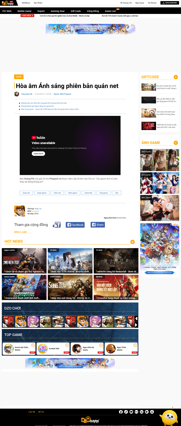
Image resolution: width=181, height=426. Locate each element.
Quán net (26, 193)
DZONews (26, 3)
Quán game (41, 193)
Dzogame (35, 211)
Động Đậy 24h (27, 94)
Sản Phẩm (38, 3)
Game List (110, 11)
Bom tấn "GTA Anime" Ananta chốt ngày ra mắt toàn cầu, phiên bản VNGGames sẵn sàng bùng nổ (100, 16)
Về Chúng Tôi (126, 3)
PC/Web (53, 250)
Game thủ (88, 193)
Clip (116, 193)
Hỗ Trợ (41, 412)
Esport (41, 11)
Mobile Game (24, 11)
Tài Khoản (152, 3)
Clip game (104, 193)
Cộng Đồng (93, 11)
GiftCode (150, 77)
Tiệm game (72, 193)
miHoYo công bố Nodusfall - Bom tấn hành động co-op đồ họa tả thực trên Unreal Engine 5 (117, 271)
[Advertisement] (90, 54)
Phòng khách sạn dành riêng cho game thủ (37, 106)
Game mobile (9, 250)
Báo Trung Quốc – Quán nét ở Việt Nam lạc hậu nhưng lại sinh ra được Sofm (50, 109)
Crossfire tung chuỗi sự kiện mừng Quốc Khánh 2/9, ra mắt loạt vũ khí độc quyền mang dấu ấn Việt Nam (116, 298)
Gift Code (76, 11)
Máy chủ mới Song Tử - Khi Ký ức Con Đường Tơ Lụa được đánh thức (71, 298)
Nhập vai (38, 209)
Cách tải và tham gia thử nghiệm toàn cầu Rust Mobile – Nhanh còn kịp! (25, 271)
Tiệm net (57, 193)
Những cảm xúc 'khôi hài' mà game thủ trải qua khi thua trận (44, 103)
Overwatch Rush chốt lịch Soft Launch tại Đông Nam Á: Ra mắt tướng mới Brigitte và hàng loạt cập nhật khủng (24, 298)
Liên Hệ (32, 412)
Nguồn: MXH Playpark (62, 94)
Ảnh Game (150, 143)
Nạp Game (139, 3)
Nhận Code (165, 87)
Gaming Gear (58, 11)
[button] (136, 324)
